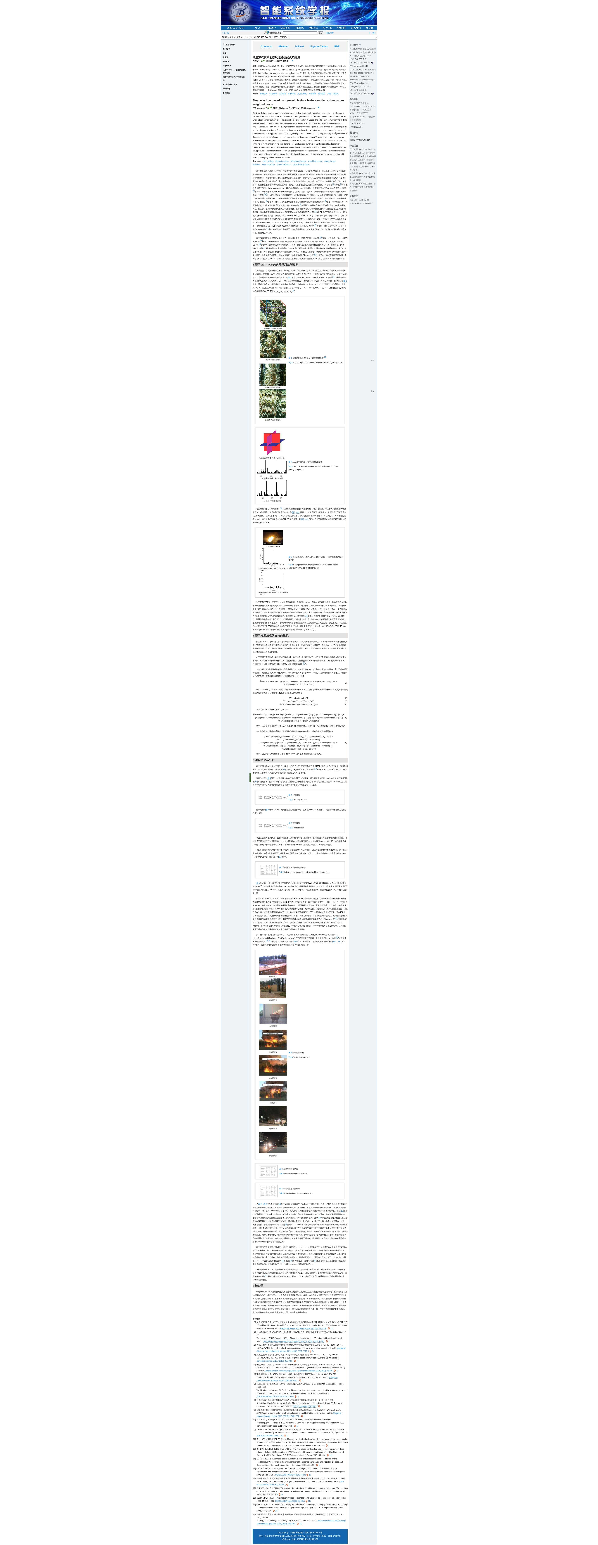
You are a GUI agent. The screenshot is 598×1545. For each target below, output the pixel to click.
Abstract (226, 61)
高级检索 (330, 33)
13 (267, 228)
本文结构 (226, 49)
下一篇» (372, 33)
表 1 (280, 857)
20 (270, 941)
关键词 (225, 57)
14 (261, 241)
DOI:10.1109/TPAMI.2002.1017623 (290, 1475)
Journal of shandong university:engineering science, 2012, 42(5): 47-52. (293, 1341)
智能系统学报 (227, 37)
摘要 (224, 53)
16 (306, 616)
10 (300, 204)
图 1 (290, 277)
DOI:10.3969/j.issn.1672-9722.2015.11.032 (274, 1396)
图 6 (295, 941)
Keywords (227, 66)
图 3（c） (305, 519)
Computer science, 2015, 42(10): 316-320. (274, 1361)
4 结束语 (226, 89)
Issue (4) (252, 37)
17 (256, 782)
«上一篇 (226, 33)
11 (315, 211)
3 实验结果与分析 (230, 84)
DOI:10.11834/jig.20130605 (304, 1406)
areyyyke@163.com (362, 140)
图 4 (269, 778)
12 (315, 225)
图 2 (345, 281)
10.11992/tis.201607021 (279, 37)
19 (342, 1211)
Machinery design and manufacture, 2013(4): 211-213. (303, 1328)
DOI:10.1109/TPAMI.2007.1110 (269, 1436)
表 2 (334, 941)
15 (260, 244)
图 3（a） (296, 512)
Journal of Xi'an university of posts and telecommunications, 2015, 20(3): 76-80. (298, 1371)
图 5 (267, 810)
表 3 (340, 941)
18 (267, 941)
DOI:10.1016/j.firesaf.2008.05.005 (289, 1501)
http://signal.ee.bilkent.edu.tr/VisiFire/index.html (274, 938)
